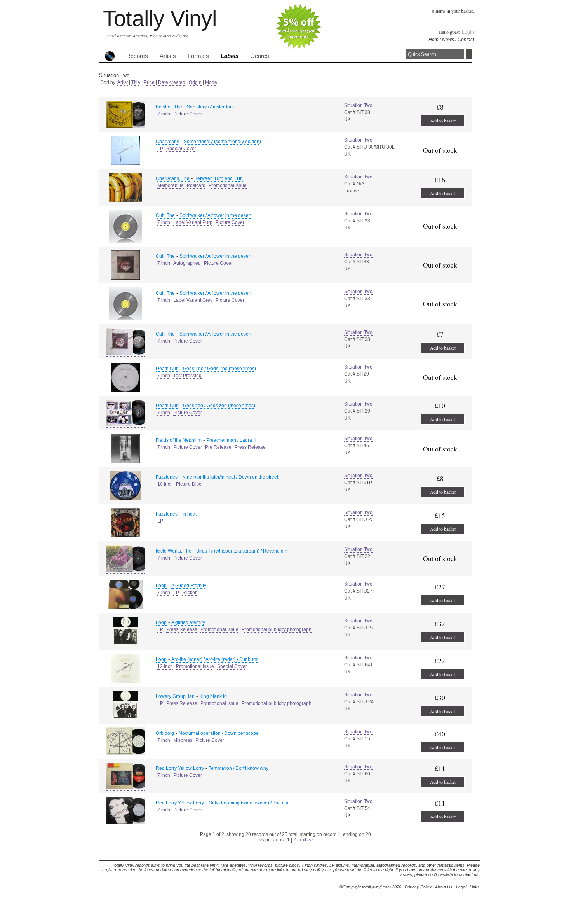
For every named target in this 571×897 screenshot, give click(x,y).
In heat (189, 514)
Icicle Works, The (173, 551)
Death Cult (167, 368)
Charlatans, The (173, 178)
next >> (305, 840)
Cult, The (165, 215)
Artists (168, 56)
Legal (461, 887)
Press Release (250, 447)
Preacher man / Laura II (231, 440)
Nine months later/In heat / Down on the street (230, 477)
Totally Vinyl (160, 18)
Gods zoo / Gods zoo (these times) (219, 405)
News (448, 39)
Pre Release (218, 447)
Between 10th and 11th (218, 178)
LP (160, 148)
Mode (211, 82)
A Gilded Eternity (188, 585)
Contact (466, 39)
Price (149, 82)
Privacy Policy (418, 887)
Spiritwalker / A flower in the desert (215, 215)
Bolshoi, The (169, 107)
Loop (161, 585)
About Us (444, 887)
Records (137, 56)
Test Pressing (187, 375)
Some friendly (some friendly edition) (222, 141)
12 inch (165, 666)
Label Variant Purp (192, 222)
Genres (259, 56)
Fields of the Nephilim (179, 440)
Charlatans (167, 141)
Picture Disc (188, 484)
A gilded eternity (188, 622)
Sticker (189, 592)
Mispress (182, 740)
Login (468, 32)
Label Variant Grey (192, 300)
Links (475, 887)
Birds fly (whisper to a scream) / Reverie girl (241, 551)
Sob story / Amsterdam (210, 107)
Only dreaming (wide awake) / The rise (249, 803)
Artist (122, 82)
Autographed (187, 263)
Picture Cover (187, 114)
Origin (195, 82)
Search (469, 54)
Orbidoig (165, 733)
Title (135, 82)
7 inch (163, 114)
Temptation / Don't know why (238, 768)
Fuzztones (167, 477)
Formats (198, 56)
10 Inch (165, 484)
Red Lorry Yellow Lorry (180, 768)
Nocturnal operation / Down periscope (219, 733)
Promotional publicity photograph (277, 629)
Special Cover (181, 148)
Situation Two (358, 105)
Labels (229, 56)
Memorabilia (170, 185)
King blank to (213, 696)
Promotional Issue (228, 185)
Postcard (196, 185)
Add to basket (443, 120)
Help (433, 39)
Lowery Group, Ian (175, 696)
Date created (171, 82)
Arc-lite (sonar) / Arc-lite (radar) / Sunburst (214, 659)
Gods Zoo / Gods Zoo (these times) (219, 368)
